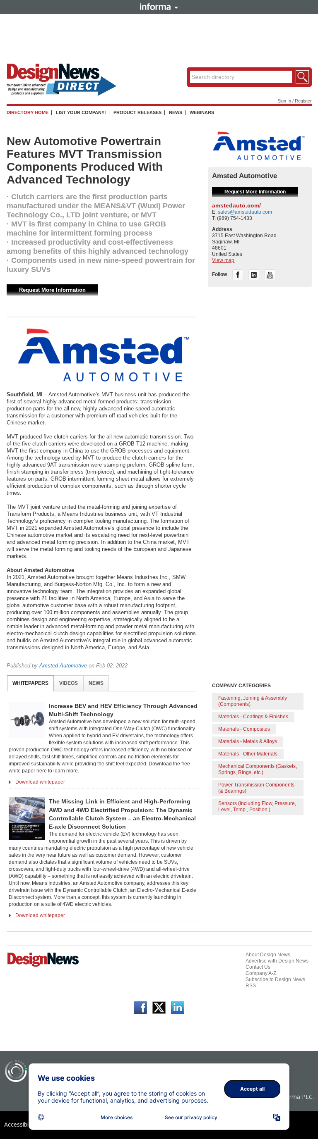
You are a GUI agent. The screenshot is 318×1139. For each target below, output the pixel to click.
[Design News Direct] (61, 94)
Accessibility (20, 1124)
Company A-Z (261, 973)
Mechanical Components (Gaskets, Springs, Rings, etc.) (257, 769)
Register (303, 100)
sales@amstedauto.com (245, 212)
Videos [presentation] (68, 683)
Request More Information (52, 290)
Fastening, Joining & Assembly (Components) (252, 701)
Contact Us (258, 967)
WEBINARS (202, 112)
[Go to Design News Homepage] (43, 966)
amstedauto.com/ (236, 205)
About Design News (268, 955)
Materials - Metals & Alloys (247, 741)
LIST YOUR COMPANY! (81, 112)
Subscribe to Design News (275, 979)
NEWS (175, 112)
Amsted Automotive (63, 665)
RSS (251, 986)
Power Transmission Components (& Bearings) (256, 788)
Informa (159, 6)
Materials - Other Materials (247, 754)
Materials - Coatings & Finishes (253, 717)
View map (223, 260)
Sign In (284, 100)
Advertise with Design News (277, 961)
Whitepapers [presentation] (30, 683)
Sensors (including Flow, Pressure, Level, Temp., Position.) (257, 807)
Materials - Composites (244, 729)
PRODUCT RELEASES (137, 112)
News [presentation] (96, 683)
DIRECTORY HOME (27, 112)
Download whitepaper (40, 782)
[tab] (30, 683)
